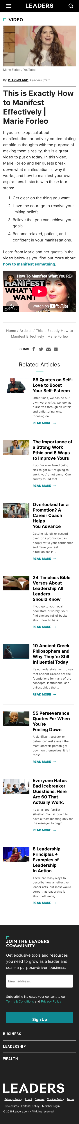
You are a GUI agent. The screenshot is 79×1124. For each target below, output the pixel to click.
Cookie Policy (55, 1099)
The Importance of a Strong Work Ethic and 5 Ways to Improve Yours (52, 450)
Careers (39, 1099)
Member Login (51, 1106)
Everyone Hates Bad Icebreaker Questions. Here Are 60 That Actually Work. (50, 791)
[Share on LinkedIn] (56, 349)
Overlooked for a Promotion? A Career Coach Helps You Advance (51, 515)
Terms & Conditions (20, 1001)
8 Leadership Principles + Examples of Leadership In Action (47, 859)
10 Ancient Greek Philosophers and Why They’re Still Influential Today (51, 654)
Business (12, 1034)
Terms (70, 1099)
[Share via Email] (48, 349)
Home (11, 330)
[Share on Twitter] (41, 349)
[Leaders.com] (39, 5)
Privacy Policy (51, 1001)
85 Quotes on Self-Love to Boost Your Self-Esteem (53, 385)
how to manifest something (29, 264)
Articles (26, 330)
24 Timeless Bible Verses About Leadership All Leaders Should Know (51, 588)
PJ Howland (18, 80)
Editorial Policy (30, 1106)
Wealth (10, 1058)
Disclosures (11, 1106)
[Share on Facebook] (33, 349)
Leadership (14, 1046)
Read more (42, 423)
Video (16, 20)
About (28, 1099)
